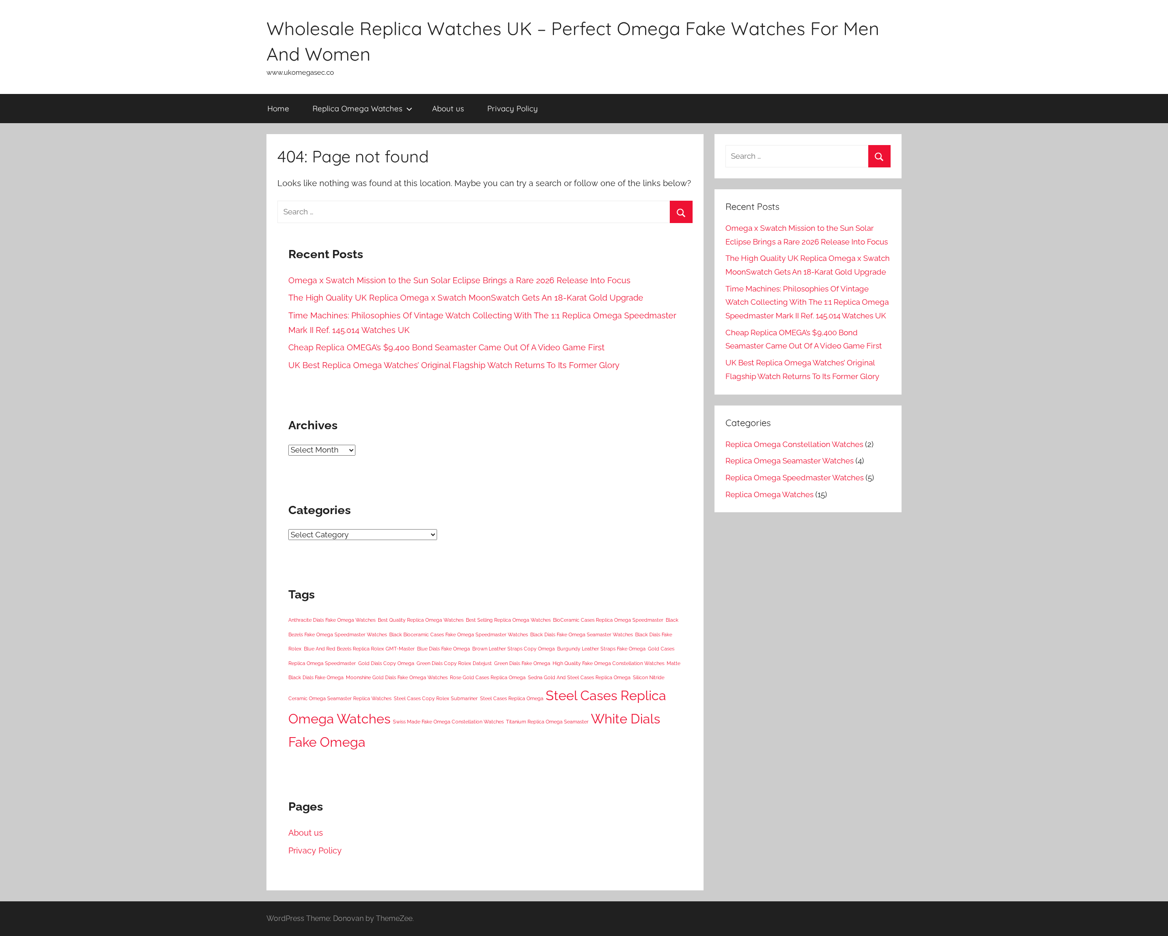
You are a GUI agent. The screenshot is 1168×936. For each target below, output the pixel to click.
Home (278, 108)
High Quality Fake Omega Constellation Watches (608, 663)
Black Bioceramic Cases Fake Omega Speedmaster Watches (458, 634)
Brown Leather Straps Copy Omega (513, 648)
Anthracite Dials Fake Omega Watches (331, 620)
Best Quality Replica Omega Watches (421, 620)
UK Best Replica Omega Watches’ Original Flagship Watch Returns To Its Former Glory (454, 365)
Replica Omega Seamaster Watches (789, 460)
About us (448, 108)
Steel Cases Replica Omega (511, 698)
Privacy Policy (512, 108)
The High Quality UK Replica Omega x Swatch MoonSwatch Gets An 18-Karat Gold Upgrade (465, 297)
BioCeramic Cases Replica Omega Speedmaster (608, 620)
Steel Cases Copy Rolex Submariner (436, 698)
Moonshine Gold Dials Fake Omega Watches (397, 677)
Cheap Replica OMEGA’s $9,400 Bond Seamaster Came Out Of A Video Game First (446, 347)
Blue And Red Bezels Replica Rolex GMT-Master (359, 648)
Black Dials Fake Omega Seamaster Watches (581, 634)
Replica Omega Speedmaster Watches (794, 477)
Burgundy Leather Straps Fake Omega (601, 648)
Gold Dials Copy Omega (386, 663)
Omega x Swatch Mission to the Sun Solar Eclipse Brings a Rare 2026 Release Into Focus (459, 280)
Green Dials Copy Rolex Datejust (454, 663)
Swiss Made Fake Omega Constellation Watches (448, 721)
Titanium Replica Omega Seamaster (547, 721)
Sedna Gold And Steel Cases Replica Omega (579, 677)
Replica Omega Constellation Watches (794, 444)
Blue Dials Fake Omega (443, 648)
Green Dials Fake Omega (522, 663)
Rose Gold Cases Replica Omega (488, 677)
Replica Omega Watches (357, 108)
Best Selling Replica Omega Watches (508, 620)
